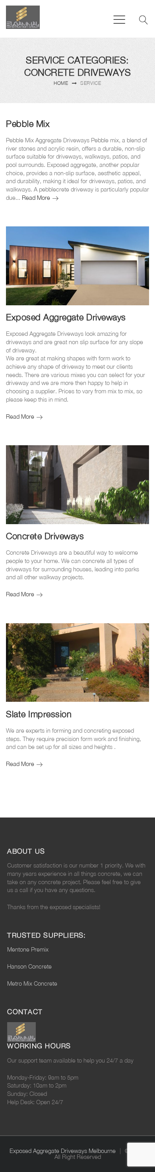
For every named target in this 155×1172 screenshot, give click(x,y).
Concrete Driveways (45, 536)
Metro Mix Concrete (32, 983)
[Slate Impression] (77, 662)
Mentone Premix (27, 949)
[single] (138, 237)
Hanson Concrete (29, 966)
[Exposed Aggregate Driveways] (77, 265)
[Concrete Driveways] (77, 484)
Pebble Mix (28, 124)
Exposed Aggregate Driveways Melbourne (63, 1150)
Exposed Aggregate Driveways (66, 317)
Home (61, 83)
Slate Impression (39, 714)
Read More (40, 197)
